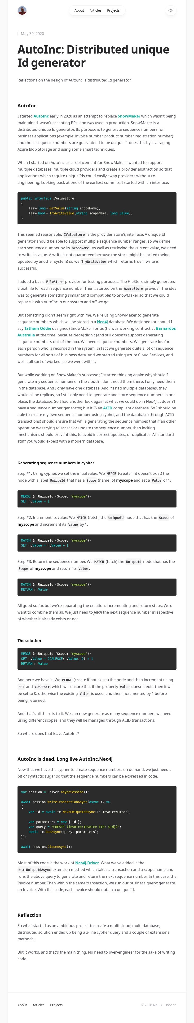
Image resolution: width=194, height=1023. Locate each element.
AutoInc (41, 116)
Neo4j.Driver (87, 862)
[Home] (22, 10)
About (79, 10)
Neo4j (102, 321)
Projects (113, 10)
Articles (95, 10)
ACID (107, 408)
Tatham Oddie (37, 328)
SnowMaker (129, 116)
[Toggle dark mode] (170, 10)
